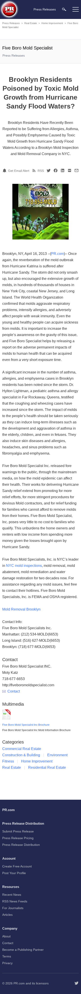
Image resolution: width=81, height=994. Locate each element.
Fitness (8, 761)
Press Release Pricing (18, 838)
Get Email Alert (18, 170)
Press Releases (11, 23)
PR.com (57, 254)
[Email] (76, 170)
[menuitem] (64, 9)
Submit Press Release (18, 831)
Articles (7, 914)
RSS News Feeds (14, 901)
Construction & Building (21, 755)
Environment (57, 755)
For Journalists (12, 908)
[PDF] (69, 170)
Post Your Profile (14, 873)
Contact (13, 691)
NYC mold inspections (24, 566)
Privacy (7, 963)
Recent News (11, 894)
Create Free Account (17, 866)
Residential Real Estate (47, 767)
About (6, 936)
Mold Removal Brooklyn (21, 609)
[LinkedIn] (62, 170)
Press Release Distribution (21, 844)
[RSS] (35, 170)
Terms (6, 956)
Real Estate (30, 23)
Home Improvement (52, 23)
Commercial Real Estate (21, 749)
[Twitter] (48, 170)
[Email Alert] (5, 170)
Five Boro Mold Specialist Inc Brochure (26, 724)
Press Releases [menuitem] (45, 9)
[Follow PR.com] (76, 983)
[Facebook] (55, 170)
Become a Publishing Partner (23, 949)
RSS (41, 170)
